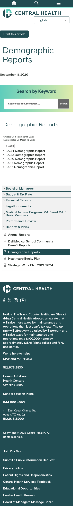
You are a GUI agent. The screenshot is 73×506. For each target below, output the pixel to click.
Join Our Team (13, 451)
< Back (9, 146)
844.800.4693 (14, 402)
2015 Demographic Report (25, 167)
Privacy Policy (13, 468)
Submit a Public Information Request (28, 460)
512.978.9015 (13, 385)
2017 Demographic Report (25, 163)
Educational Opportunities (21, 488)
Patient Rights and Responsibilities (27, 475)
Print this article (14, 34)
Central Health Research (20, 495)
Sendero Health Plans (18, 394)
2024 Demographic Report (25, 151)
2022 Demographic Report (25, 155)
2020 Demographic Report (25, 159)
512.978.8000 (13, 419)
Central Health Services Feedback (27, 482)
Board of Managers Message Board (28, 502)
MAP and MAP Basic (17, 359)
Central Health (36, 13)
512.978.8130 (13, 367)
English (42, 20)
